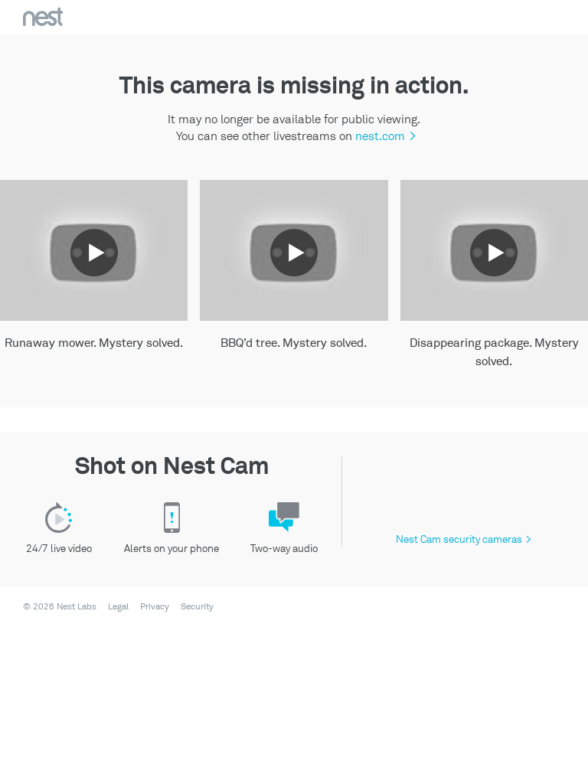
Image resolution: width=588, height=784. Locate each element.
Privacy (154, 607)
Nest (43, 17)
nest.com (383, 136)
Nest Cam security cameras (463, 539)
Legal (118, 607)
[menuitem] (114, 607)
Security (197, 607)
